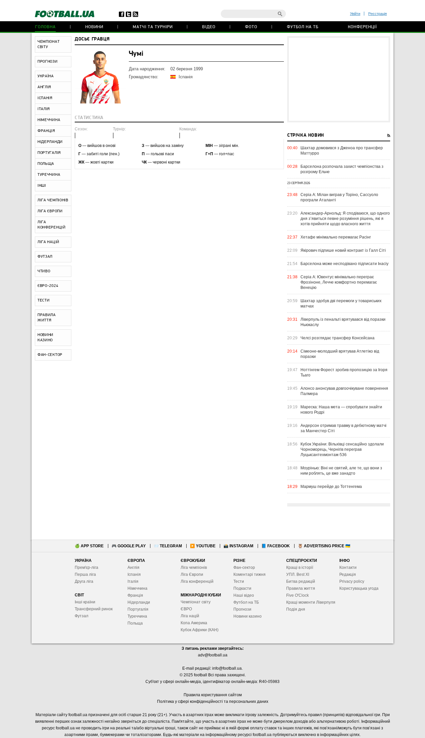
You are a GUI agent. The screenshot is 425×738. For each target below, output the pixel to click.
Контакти (348, 567)
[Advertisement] (338, 79)
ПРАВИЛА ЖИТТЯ (47, 317)
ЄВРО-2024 (48, 286)
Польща (135, 623)
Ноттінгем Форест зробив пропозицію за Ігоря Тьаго (343, 372)
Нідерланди (139, 602)
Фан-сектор (244, 567)
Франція (135, 595)
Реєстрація (377, 14)
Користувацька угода (359, 588)
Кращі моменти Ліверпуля (310, 602)
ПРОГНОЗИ (48, 62)
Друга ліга (84, 581)
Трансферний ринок (94, 609)
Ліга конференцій (197, 581)
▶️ (202, 546)
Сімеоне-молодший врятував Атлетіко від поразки (339, 354)
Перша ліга (85, 574)
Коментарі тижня (249, 574)
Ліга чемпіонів (194, 567)
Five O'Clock (297, 595)
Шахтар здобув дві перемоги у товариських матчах (341, 303)
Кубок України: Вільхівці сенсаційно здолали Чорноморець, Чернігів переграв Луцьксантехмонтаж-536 (342, 449)
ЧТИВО (44, 271)
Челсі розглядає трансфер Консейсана (337, 338)
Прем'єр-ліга (86, 567)
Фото (251, 27)
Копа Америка (194, 623)
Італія (133, 581)
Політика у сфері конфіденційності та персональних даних (212, 701)
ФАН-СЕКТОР (50, 355)
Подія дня (295, 609)
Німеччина (137, 588)
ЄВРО (186, 609)
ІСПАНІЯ (45, 98)
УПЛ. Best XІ (297, 574)
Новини (94, 27)
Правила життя (300, 588)
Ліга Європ (191, 574)
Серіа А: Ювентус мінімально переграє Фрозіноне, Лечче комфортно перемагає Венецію (338, 282)
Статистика (89, 117)
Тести (238, 581)
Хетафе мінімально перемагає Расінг (335, 237)
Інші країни (85, 602)
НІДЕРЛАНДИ (50, 142)
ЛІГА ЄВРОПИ (50, 211)
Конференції (362, 27)
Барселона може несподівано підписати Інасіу (344, 263)
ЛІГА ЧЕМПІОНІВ (53, 200)
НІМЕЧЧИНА (49, 120)
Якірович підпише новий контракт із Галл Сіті (343, 250)
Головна (45, 27)
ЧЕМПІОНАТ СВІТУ (48, 44)
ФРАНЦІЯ (46, 131)
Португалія (138, 609)
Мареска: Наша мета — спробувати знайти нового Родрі (341, 410)
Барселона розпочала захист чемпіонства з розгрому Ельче (341, 169)
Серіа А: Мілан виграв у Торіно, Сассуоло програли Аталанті (339, 197)
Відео (208, 27)
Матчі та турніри (153, 27)
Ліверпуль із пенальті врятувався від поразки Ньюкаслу (342, 322)
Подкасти (242, 588)
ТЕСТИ (44, 300)
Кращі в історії (299, 567)
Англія (133, 567)
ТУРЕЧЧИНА (49, 175)
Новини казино (247, 616)
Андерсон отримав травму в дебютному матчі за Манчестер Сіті (343, 428)
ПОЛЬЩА (46, 164)
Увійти (355, 14)
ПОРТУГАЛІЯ (49, 153)
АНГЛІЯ (44, 87)
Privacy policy (351, 581)
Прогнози (242, 609)
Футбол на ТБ (302, 27)
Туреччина (137, 616)
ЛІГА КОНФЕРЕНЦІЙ (52, 225)
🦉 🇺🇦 (324, 546)
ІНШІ (42, 186)
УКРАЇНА (46, 76)
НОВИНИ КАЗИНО (45, 337)
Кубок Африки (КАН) (199, 630)
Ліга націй (190, 616)
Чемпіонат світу (196, 602)
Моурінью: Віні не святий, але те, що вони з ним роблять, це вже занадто (341, 471)
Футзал (81, 616)
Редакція (347, 574)
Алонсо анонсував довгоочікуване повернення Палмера (344, 391)
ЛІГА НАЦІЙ (48, 242)
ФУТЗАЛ (45, 257)
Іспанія (134, 574)
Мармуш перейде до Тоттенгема (331, 486)
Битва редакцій (300, 581)
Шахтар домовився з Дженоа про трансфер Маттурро (341, 151)
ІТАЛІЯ (44, 109)
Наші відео (243, 595)
